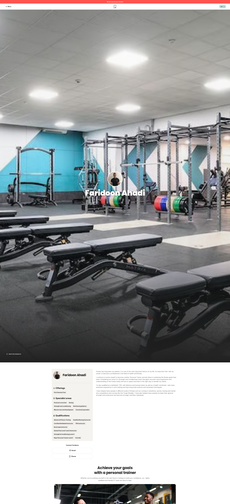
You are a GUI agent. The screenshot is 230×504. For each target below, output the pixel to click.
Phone (73, 456)
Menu (9, 6)
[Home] (115, 6)
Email (74, 450)
